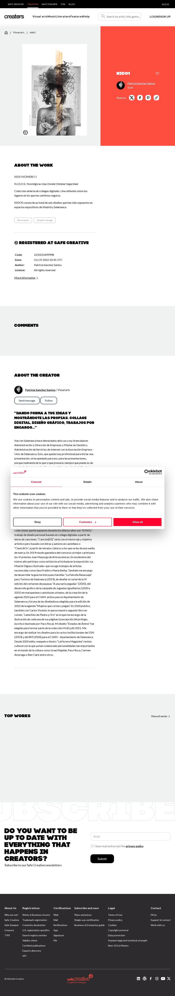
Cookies (112, 925)
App (55, 930)
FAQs (154, 914)
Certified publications (33, 945)
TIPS (63, 4)
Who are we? (11, 914)
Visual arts (40, 16)
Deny (38, 522)
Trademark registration (34, 919)
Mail (55, 919)
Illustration (23, 220)
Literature (63, 16)
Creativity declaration (33, 925)
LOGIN (154, 16)
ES (168, 4)
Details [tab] (87, 481)
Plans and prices (83, 914)
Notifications (60, 925)
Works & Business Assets (36, 914)
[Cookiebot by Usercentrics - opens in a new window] (147, 472)
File (55, 940)
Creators (32, 4)
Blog (72, 4)
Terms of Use (115, 914)
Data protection (116, 935)
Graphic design (45, 220)
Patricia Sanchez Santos (141, 83)
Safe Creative (16, 4)
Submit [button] (102, 859)
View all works (159, 716)
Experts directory (31, 950)
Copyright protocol (118, 930)
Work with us (158, 925)
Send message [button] (27, 400)
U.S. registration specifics (36, 930)
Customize (85, 522)
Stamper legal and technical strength (127, 940)
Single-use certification (86, 919)
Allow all (137, 522)
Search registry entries (34, 935)
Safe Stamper (49, 4)
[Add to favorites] (157, 74)
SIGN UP (165, 16)
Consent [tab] (36, 481)
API (24, 955)
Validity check (29, 940)
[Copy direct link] (156, 97)
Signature (58, 935)
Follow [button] (49, 400)
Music (52, 16)
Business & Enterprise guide (89, 925)
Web (56, 914)
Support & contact (161, 919)
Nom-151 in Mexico (118, 945)
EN (163, 4)
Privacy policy (115, 919)
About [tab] (139, 481)
